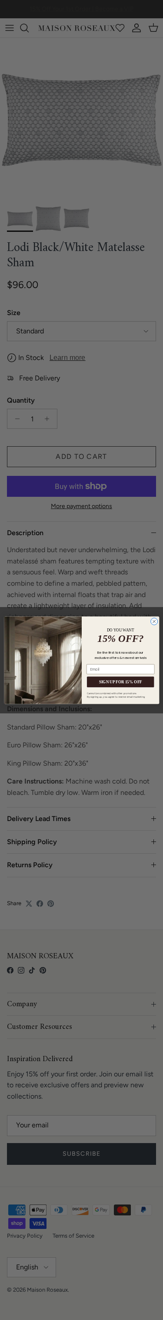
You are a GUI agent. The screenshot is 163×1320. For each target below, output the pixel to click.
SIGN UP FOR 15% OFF (120, 681)
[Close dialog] (153, 621)
